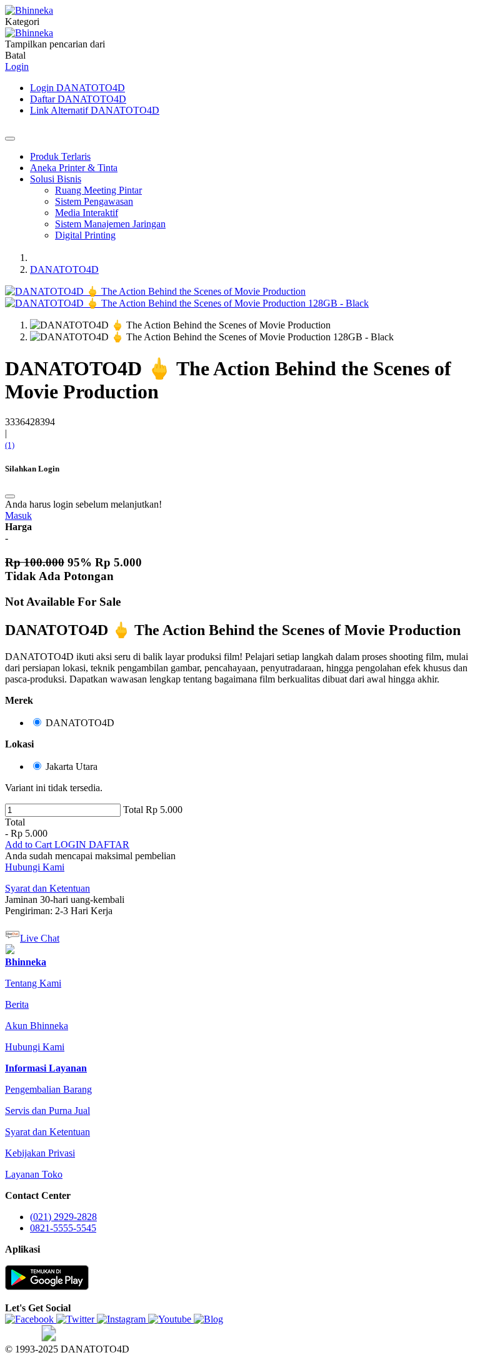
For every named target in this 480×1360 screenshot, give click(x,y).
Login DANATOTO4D (77, 87)
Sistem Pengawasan (94, 201)
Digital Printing (85, 235)
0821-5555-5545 (63, 1228)
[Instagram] (122, 1319)
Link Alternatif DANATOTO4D (94, 110)
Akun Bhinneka (36, 1025)
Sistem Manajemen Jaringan (110, 224)
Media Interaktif (86, 212)
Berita (17, 1004)
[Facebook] (30, 1319)
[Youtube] (171, 1319)
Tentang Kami (33, 983)
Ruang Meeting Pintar (98, 190)
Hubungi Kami (34, 867)
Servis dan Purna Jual (47, 1110)
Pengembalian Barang (48, 1089)
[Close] (10, 138)
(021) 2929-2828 (63, 1216)
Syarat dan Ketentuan (47, 1131)
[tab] (25, 962)
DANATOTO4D (64, 269)
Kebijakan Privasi (40, 1153)
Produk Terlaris (60, 156)
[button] (29, 844)
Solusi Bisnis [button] (55, 179)
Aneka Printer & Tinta (74, 167)
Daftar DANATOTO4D (78, 99)
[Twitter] (76, 1319)
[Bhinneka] (29, 10)
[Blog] (208, 1319)
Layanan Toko (33, 1174)
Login (17, 66)
